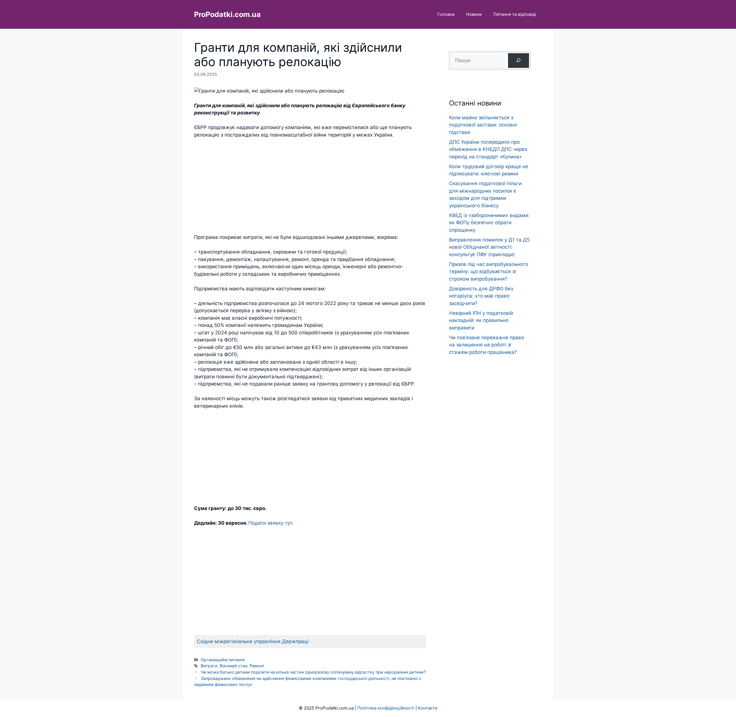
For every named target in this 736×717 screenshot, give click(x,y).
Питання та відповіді (514, 14)
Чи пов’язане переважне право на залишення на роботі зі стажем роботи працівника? (486, 345)
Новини (474, 14)
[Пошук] (518, 60)
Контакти (427, 708)
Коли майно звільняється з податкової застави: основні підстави (483, 125)
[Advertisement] (310, 186)
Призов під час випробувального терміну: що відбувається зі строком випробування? (488, 271)
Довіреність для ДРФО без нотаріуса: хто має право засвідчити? (481, 296)
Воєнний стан (233, 665)
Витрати (209, 665)
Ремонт (257, 665)
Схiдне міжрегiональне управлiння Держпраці (252, 641)
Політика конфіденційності (385, 708)
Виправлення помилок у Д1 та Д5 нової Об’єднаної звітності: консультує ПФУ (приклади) (489, 247)
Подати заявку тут (270, 523)
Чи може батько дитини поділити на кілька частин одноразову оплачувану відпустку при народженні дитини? (313, 672)
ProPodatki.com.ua (227, 14)
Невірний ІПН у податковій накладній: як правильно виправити (481, 320)
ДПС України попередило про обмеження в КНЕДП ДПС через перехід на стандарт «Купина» (488, 149)
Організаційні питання (223, 659)
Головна (446, 14)
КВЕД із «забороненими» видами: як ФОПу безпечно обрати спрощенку (489, 222)
